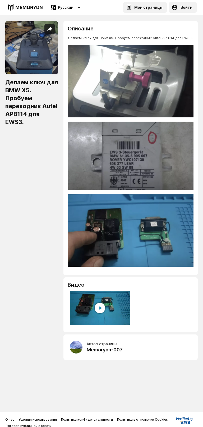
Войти (186, 7)
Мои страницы (148, 7)
